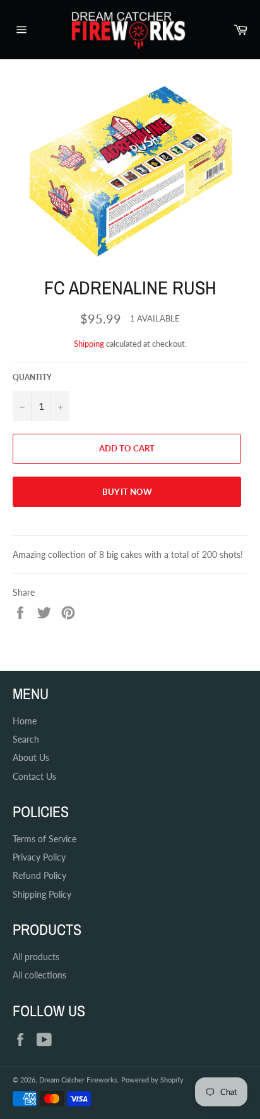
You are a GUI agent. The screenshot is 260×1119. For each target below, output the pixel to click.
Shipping (89, 344)
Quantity (32, 377)
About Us (31, 757)
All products (36, 956)
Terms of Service (44, 838)
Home (25, 721)
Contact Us (34, 776)
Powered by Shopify (152, 1080)
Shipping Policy (42, 894)
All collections (39, 975)
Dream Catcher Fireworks (78, 1080)
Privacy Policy (39, 857)
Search (26, 739)
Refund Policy (39, 875)
